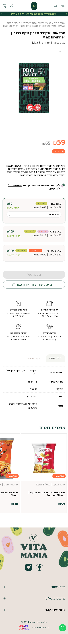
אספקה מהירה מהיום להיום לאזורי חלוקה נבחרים (34, 13)
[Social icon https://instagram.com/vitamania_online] (28, 567)
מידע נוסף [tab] (55, 358)
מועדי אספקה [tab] (33, 358)
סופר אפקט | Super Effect (50, 484)
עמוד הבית (59, 23)
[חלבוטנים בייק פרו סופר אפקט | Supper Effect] (44, 458)
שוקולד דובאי (30, 370)
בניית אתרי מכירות (40, 627)
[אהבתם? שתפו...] (47, 51)
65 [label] (46, 143)
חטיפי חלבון (29, 23)
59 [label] (58, 142)
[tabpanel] (34, 87)
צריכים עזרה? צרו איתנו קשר (34, 285)
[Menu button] (62, 5)
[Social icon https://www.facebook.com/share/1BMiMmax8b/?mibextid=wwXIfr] (39, 567)
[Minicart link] (4, 6)
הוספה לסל (34, 275)
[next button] (2, 13)
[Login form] (11, 6)
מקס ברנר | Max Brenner (48, 42)
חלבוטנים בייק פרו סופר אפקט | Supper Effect (46, 494)
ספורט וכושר (44, 23)
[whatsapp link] (62, 627)
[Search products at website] (55, 6)
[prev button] (66, 13)
